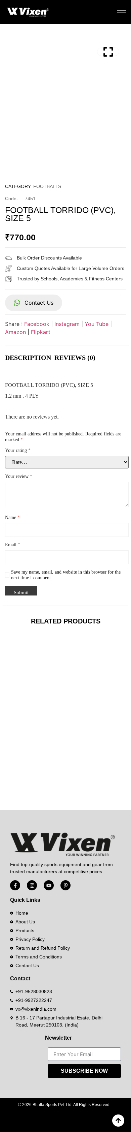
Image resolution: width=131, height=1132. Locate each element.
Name (12, 517)
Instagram (67, 323)
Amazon (15, 332)
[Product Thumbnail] (108, 52)
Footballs (47, 186)
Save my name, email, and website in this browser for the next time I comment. (66, 575)
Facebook (36, 323)
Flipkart (40, 332)
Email (12, 544)
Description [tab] (28, 357)
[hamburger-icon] (121, 12)
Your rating (18, 450)
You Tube (96, 323)
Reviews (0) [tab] (74, 357)
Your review (18, 476)
